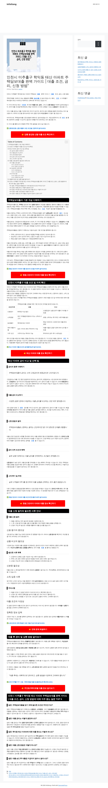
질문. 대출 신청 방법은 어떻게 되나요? (23, 191)
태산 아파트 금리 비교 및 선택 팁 (19, 149)
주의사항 (14, 173)
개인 (64, 338)
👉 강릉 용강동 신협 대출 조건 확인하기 (38, 134)
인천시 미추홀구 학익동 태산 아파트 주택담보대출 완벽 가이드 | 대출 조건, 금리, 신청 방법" (33, 773)
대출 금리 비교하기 (17, 153)
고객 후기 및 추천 (17, 158)
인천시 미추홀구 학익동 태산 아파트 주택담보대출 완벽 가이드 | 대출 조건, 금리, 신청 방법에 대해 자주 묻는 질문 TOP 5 (37, 182)
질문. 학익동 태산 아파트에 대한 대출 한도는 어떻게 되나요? (29, 189)
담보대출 (36, 98)
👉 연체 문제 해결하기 (38, 629)
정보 (10, 771)
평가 (60, 213)
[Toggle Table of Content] (65, 142)
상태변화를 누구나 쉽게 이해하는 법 (89, 67)
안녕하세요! (81, 98)
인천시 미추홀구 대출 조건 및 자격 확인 (21, 146)
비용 (42, 547)
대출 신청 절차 (16, 163)
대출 (38, 94)
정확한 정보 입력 (19, 177)
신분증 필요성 (18, 170)
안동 (21, 682)
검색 (79, 39)
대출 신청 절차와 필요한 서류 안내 (19, 161)
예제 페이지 (96, 4)
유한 (21, 408)
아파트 (24, 105)
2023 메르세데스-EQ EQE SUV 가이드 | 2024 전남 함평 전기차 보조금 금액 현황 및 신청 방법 (34, 777)
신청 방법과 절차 (17, 154)
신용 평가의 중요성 (19, 164)
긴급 (43, 209)
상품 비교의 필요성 (19, 166)
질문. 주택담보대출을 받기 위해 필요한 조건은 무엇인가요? (28, 185)
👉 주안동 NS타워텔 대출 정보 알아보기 (38, 688)
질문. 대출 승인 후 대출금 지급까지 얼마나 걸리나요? (27, 193)
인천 (57, 98)
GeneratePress (62, 785)
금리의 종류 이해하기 (18, 151)
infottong (11, 4)
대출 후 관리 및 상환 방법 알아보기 (19, 179)
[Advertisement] (54, 21)
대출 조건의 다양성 (19, 175)
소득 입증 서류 (18, 172)
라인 (63, 117)
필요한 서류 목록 (17, 168)
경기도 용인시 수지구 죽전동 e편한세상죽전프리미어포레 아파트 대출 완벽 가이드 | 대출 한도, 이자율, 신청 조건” (39, 775)
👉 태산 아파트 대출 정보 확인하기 (38, 353)
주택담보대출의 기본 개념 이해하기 (19, 144)
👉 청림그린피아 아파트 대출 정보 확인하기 (38, 275)
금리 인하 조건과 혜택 (18, 156)
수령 (32, 441)
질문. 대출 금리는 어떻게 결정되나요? (22, 187)
